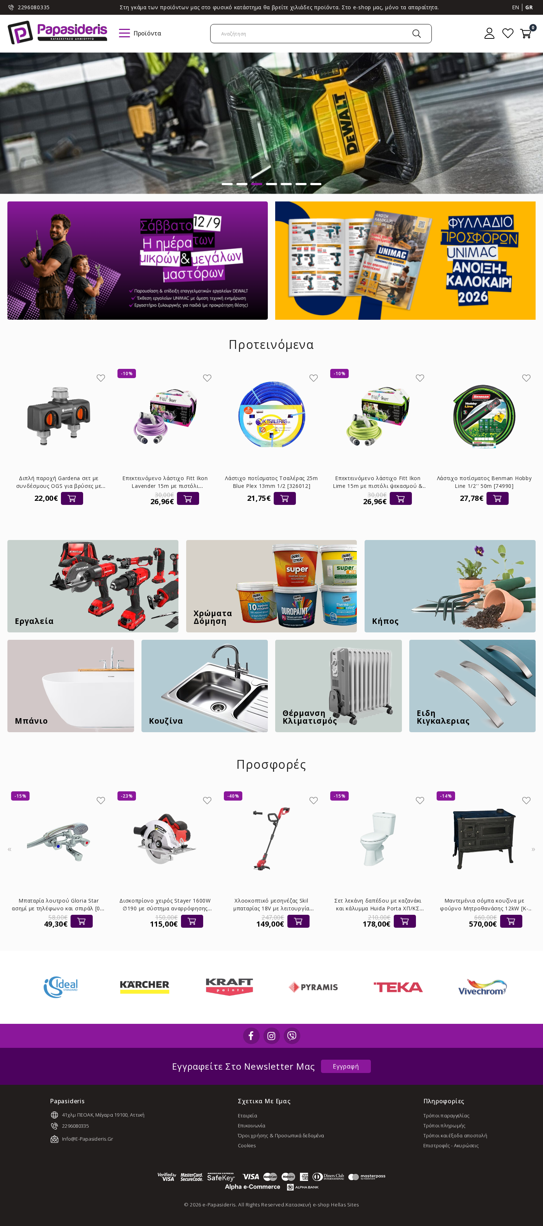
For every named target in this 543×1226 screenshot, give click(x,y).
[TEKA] (307, 987)
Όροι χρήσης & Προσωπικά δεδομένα (281, 1135)
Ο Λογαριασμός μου (489, 33)
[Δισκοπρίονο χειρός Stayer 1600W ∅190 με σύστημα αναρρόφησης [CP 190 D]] (59, 839)
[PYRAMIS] (223, 987)
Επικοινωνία (252, 1125)
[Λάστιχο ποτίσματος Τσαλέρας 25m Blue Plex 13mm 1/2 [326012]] (165, 416)
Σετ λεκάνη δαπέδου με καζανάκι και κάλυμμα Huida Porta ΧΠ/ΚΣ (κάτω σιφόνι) (271, 908)
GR (529, 7)
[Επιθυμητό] (100, 378)
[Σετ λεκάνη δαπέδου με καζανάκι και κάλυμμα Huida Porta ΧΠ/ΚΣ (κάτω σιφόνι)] (272, 839)
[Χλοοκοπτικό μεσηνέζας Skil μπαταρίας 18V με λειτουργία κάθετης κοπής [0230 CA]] (165, 839)
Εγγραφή (346, 1066)
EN (515, 7)
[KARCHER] (54, 987)
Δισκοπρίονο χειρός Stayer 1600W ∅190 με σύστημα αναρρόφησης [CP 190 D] (59, 908)
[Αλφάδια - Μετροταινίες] (271, 123)
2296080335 (34, 7)
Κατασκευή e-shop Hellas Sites (322, 1204)
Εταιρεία (247, 1115)
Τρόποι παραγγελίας (446, 1115)
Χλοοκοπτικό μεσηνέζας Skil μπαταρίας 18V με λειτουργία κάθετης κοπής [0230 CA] (165, 908)
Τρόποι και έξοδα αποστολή (455, 1135)
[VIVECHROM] (392, 987)
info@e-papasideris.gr (87, 1138)
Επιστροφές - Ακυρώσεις (451, 1145)
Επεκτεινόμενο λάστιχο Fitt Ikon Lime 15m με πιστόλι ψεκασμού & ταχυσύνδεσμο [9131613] (271, 486)
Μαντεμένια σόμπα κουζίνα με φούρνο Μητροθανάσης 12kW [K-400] (378, 908)
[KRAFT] (139, 987)
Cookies (247, 1145)
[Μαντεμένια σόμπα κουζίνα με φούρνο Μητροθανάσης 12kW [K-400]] (378, 839)
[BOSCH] (476, 987)
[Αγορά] (82, 498)
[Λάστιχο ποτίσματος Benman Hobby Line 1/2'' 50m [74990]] (378, 416)
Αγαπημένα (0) (508, 33)
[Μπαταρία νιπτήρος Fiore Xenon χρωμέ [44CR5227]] (484, 839)
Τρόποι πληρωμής (444, 1125)
